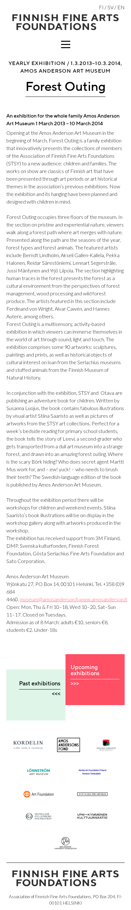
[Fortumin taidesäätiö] (106, 745)
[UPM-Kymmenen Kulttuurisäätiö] (92, 816)
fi (101, 7)
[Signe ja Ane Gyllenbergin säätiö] (38, 816)
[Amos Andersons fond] (68, 745)
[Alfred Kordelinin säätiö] (28, 744)
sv (110, 7)
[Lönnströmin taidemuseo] (38, 771)
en (121, 7)
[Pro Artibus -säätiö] (92, 794)
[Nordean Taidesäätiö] (92, 771)
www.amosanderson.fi (103, 599)
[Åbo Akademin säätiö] (65, 843)
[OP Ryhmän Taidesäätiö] (38, 794)
